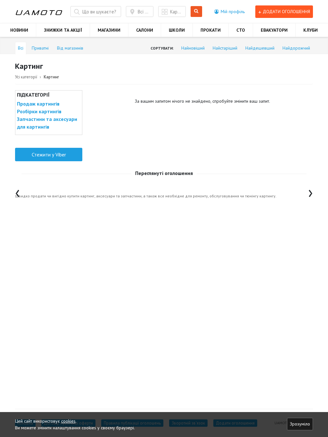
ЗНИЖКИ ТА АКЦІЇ (63, 30)
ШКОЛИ (177, 30)
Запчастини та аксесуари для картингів (47, 123)
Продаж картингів (38, 103)
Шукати (197, 12)
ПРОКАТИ (211, 30)
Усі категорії (26, 77)
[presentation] (17, 192)
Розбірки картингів (39, 111)
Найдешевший (260, 48)
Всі (20, 48)
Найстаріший (225, 48)
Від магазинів (70, 48)
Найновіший (193, 48)
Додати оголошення (284, 11)
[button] (229, 11)
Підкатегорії (33, 94)
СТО (240, 30)
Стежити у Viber (49, 154)
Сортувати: (162, 48)
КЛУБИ (310, 30)
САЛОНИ (144, 30)
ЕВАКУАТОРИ (274, 30)
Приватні (40, 48)
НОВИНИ (19, 30)
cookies (68, 421)
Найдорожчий (296, 48)
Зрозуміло (300, 424)
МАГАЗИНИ (109, 30)
